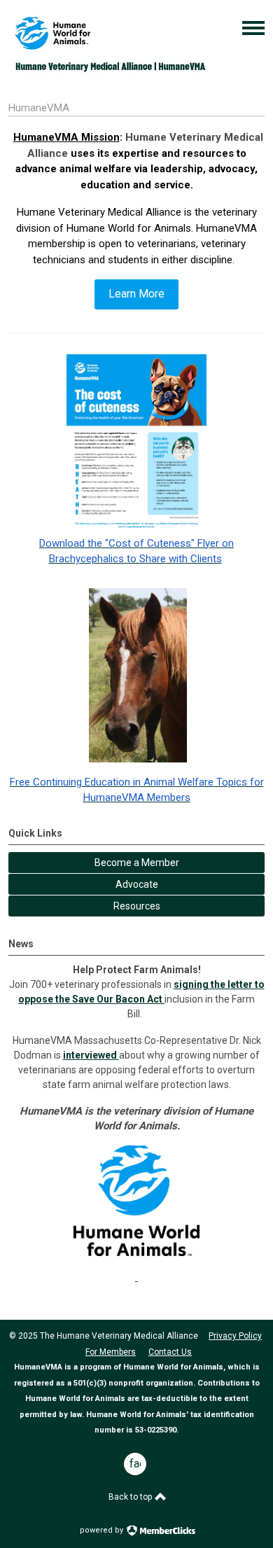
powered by (102, 1530)
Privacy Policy (235, 1336)
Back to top (131, 1497)
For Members (110, 1352)
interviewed (91, 1055)
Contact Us (170, 1352)
